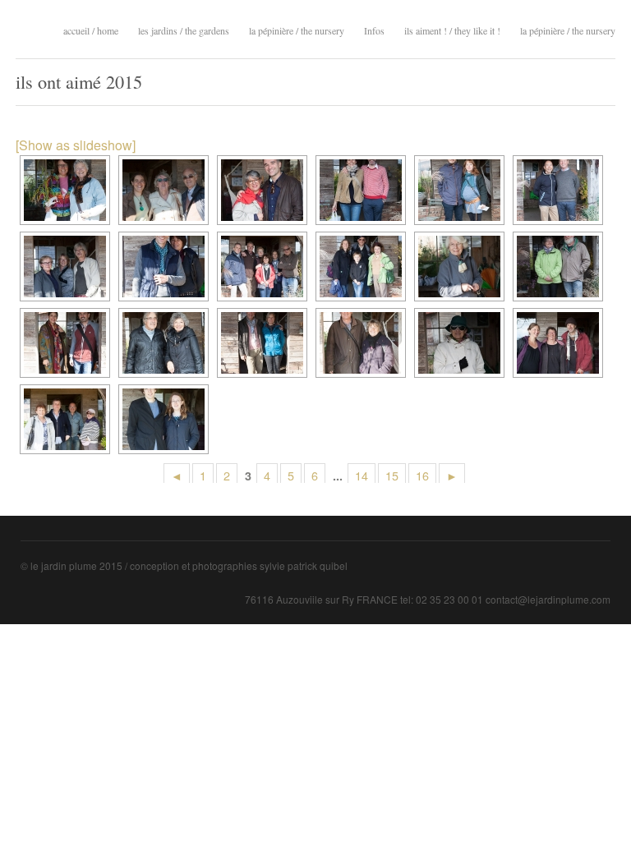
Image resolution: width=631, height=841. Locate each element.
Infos (374, 30)
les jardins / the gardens (183, 29)
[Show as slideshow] (76, 145)
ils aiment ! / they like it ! (452, 29)
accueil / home (90, 30)
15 (391, 475)
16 (422, 475)
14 (361, 475)
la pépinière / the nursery (296, 29)
